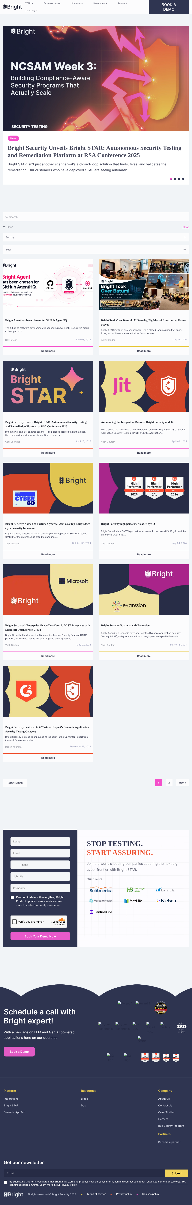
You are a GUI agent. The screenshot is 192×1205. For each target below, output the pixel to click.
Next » (182, 782)
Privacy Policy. (69, 1184)
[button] (29, 3)
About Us (164, 1098)
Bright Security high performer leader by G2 (128, 524)
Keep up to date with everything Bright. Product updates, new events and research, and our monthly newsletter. (40, 901)
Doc (83, 1105)
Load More (15, 783)
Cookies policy (150, 1194)
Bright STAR (11, 1105)
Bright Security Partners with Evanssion (125, 625)
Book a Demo (169, 7)
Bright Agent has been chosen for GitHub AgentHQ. (36, 320)
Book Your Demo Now (40, 936)
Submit (177, 1173)
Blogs (84, 1098)
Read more (48, 351)
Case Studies (166, 1112)
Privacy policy (124, 1194)
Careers (163, 1119)
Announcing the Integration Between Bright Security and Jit (137, 422)
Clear (185, 226)
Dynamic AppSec (14, 1112)
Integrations (11, 1098)
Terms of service (96, 1194)
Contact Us (165, 1105)
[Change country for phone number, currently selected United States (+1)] (14, 864)
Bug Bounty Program (171, 1125)
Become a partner (169, 1142)
